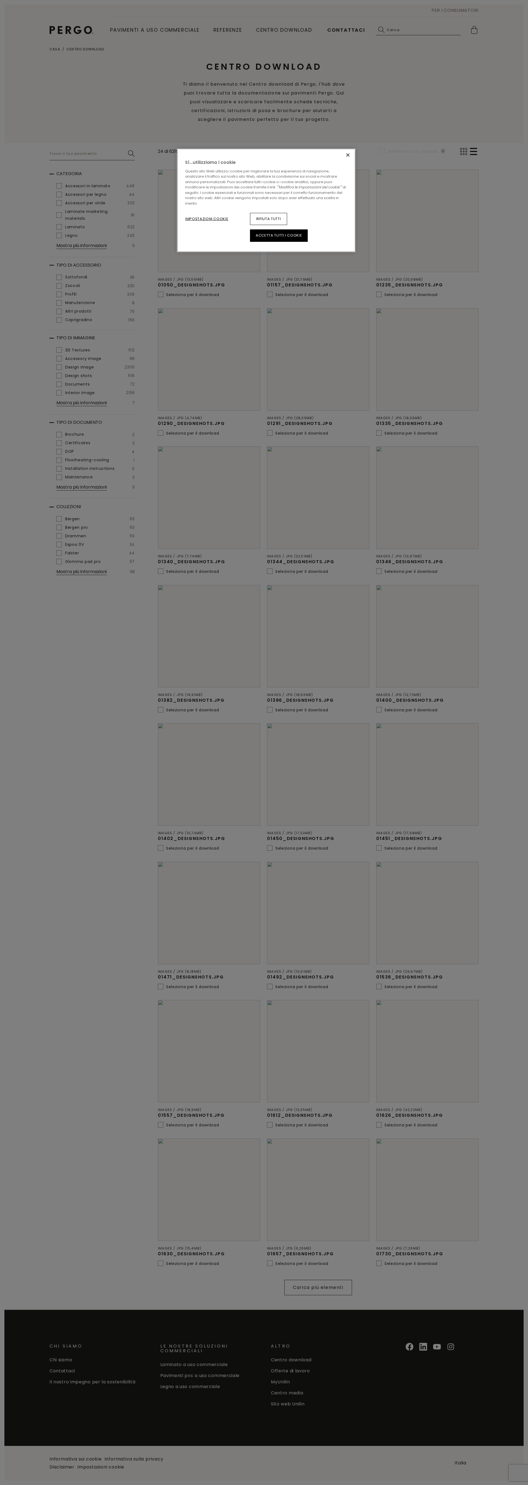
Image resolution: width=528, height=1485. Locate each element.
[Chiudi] (348, 155)
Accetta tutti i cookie (279, 235)
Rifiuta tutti (268, 218)
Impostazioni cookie (206, 218)
